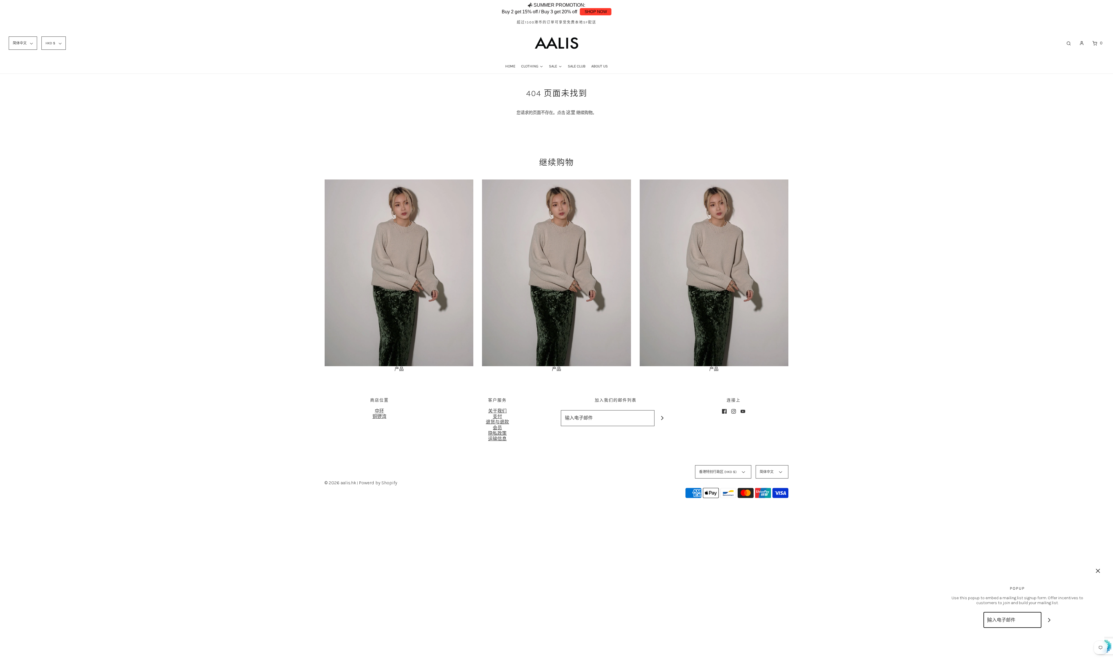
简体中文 (767, 472)
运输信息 (497, 438)
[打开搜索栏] (1068, 43)
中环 (379, 411)
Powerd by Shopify (378, 482)
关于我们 (497, 411)
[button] (1067, 8)
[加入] (662, 418)
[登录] (1081, 43)
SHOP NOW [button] (596, 11)
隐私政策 (497, 433)
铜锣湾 (379, 416)
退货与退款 (497, 422)
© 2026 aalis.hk (340, 482)
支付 (497, 416)
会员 (497, 427)
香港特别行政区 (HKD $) (718, 472)
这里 (570, 112)
